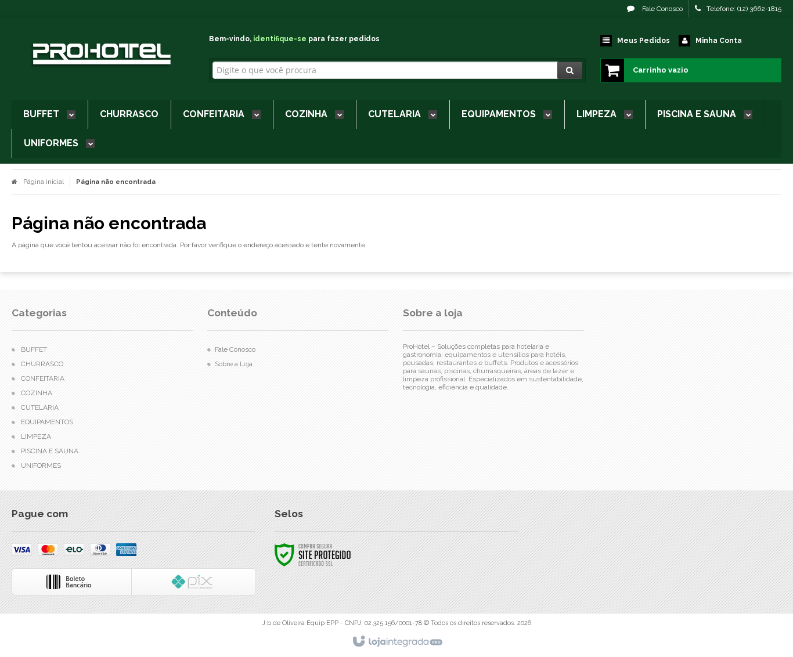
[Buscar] (569, 70)
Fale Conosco (661, 9)
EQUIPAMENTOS (47, 422)
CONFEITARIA (42, 378)
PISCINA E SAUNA (49, 451)
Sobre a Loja (234, 364)
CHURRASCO (42, 364)
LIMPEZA (36, 436)
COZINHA (36, 393)
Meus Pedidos (643, 41)
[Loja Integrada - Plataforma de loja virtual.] (396, 642)
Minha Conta (718, 41)
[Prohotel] (100, 55)
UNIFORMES (41, 465)
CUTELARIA (40, 407)
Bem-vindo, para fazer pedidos (294, 39)
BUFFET (34, 349)
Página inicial (43, 182)
